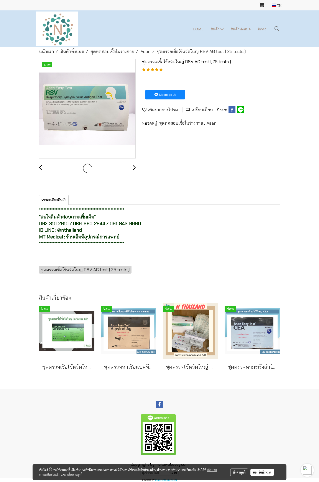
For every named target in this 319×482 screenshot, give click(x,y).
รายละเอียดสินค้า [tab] (53, 200)
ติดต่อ (262, 28)
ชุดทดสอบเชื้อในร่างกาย (181, 123)
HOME (198, 28)
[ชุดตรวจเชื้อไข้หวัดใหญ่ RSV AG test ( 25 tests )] (87, 109)
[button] (277, 29)
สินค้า (215, 28)
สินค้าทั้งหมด (241, 28)
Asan (212, 123)
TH (278, 5)
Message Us (167, 95)
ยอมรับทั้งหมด (262, 472)
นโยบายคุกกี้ (74, 474)
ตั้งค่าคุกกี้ (239, 472)
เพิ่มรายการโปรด (162, 109)
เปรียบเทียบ (201, 109)
